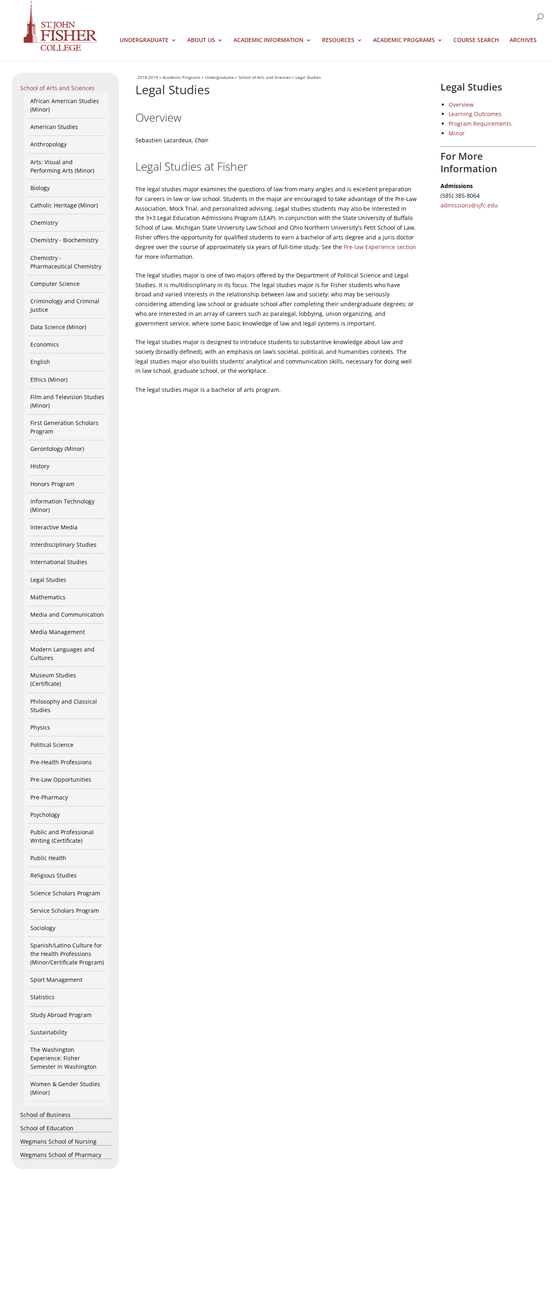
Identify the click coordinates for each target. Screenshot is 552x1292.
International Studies (58, 562)
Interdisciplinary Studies (63, 544)
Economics (44, 344)
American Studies (54, 127)
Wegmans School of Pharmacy (60, 1155)
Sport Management (56, 979)
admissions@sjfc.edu (469, 205)
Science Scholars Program (65, 893)
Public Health (48, 858)
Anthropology (48, 144)
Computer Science (55, 284)
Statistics (42, 997)
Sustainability (48, 1032)
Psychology (45, 814)
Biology (40, 188)
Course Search (476, 40)
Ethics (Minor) (48, 379)
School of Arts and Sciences (57, 88)
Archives (523, 40)
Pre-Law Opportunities (60, 779)
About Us (201, 40)
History (39, 466)
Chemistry (44, 222)
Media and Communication (67, 614)
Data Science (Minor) (58, 327)
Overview (461, 104)
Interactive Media (54, 527)
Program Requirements (480, 123)
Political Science (52, 745)
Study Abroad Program (61, 1015)
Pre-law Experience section (379, 247)
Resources (338, 40)
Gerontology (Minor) (57, 449)
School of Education (47, 1128)
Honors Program (52, 484)
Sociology (42, 928)
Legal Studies (48, 580)
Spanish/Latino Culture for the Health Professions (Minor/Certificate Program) (67, 953)
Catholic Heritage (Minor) (64, 205)
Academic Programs (404, 40)
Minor (457, 133)
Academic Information (268, 40)
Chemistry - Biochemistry (64, 240)
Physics (40, 727)
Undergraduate (144, 40)
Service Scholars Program (64, 910)
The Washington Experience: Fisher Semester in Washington (63, 1058)
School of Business (45, 1115)
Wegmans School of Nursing (58, 1141)
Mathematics (47, 597)
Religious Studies (53, 875)
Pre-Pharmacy (49, 797)
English (40, 362)
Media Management (57, 632)
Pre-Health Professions (61, 762)
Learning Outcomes (475, 114)
